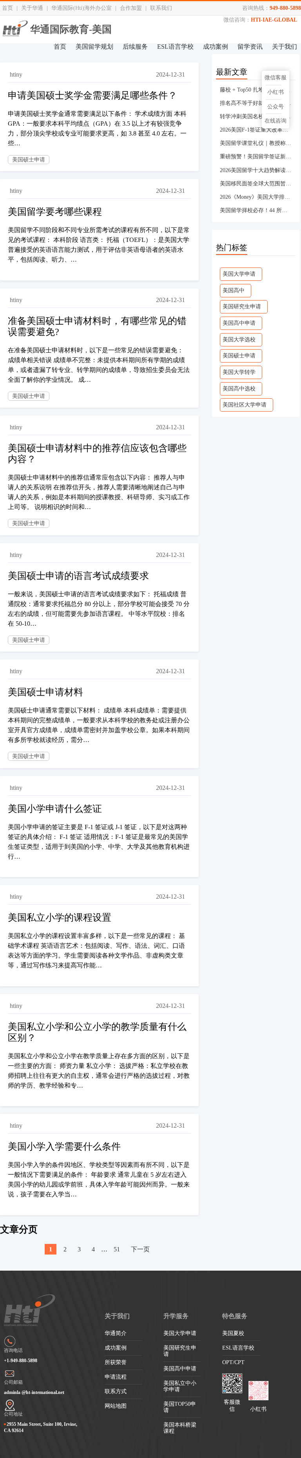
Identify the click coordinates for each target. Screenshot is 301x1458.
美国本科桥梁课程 (179, 1428)
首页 (7, 8)
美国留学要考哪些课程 (55, 212)
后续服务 (135, 46)
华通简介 (116, 1333)
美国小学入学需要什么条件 (64, 1146)
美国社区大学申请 (245, 405)
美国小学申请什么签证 (55, 809)
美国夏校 (233, 1333)
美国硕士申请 (28, 160)
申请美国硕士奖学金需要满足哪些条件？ (92, 95)
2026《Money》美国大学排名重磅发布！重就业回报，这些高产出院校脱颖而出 (256, 197)
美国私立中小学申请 (179, 1386)
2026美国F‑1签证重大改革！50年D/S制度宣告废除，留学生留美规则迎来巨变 (256, 130)
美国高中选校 (239, 389)
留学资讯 (250, 46)
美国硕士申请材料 (45, 692)
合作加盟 (131, 8)
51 (117, 1249)
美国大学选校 (239, 340)
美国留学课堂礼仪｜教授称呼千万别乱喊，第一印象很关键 (256, 143)
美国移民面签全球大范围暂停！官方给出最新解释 (256, 184)
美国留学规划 (94, 46)
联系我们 (161, 8)
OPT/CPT (233, 1362)
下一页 (140, 1249)
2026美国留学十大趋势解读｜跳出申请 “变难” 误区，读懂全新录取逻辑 (256, 170)
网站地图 (116, 1406)
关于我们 (284, 46)
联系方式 (116, 1391)
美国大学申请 (239, 274)
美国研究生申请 (242, 307)
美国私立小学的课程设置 (59, 917)
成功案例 (215, 46)
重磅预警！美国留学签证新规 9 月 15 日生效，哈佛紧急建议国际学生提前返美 (256, 156)
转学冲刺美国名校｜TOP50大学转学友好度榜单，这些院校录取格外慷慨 (256, 116)
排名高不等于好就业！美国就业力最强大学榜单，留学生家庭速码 (256, 103)
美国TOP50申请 (179, 1407)
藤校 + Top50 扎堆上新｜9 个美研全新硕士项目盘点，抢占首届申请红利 (256, 90)
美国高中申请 (239, 323)
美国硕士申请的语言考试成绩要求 (78, 576)
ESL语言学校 (175, 46)
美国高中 (234, 290)
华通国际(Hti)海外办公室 (81, 8)
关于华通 (32, 8)
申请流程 (116, 1377)
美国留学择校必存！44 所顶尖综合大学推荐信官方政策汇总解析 (256, 210)
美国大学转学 (239, 372)
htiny (16, 74)
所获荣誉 (116, 1362)
